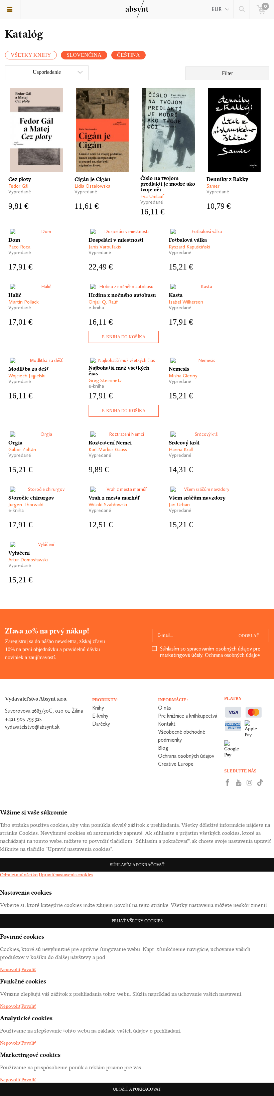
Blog (163, 748)
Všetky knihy (31, 55)
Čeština (128, 55)
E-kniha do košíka (124, 336)
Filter (227, 73)
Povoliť (28, 969)
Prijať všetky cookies (137, 920)
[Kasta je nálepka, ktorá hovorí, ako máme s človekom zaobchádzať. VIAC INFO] (203, 287)
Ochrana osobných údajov (232, 655)
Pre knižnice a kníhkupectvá (187, 716)
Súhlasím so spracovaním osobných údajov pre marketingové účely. (210, 652)
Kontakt (166, 724)
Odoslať (249, 635)
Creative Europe (175, 764)
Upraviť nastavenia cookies (66, 875)
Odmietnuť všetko (19, 875)
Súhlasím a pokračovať (137, 864)
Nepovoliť (10, 969)
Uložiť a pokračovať (137, 1089)
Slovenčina (84, 55)
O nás (164, 708)
